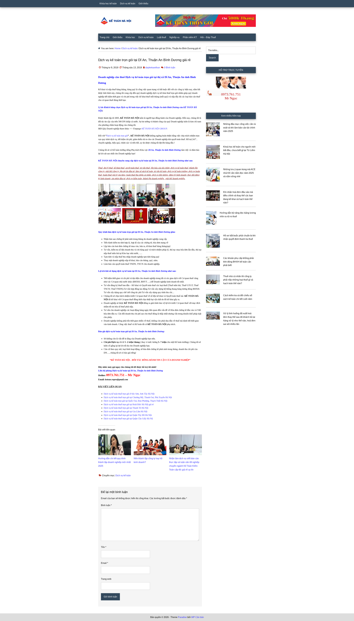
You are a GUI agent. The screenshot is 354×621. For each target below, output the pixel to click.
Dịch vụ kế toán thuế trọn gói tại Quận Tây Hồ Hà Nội (128, 415)
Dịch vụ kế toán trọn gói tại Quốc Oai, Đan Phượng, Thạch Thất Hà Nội (135, 401)
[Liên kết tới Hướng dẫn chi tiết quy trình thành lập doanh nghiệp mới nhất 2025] (114, 436)
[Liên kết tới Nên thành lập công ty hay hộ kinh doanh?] (150, 436)
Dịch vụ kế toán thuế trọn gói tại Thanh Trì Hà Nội (126, 408)
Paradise (182, 617)
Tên (103, 547)
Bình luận (106, 505)
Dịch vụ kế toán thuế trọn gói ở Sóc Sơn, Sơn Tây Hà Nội (129, 394)
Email (104, 563)
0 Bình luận (169, 67)
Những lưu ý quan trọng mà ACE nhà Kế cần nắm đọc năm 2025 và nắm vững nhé (239, 173)
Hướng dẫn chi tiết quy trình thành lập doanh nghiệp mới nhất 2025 (114, 462)
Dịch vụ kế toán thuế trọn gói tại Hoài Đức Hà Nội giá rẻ (129, 404)
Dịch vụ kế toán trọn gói (117, 136)
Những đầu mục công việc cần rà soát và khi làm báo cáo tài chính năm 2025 (239, 127)
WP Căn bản (197, 617)
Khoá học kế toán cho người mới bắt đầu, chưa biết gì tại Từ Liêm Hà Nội (239, 150)
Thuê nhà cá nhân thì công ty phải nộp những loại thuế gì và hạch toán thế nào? (238, 280)
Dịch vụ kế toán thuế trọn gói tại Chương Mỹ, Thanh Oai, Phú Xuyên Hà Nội (138, 397)
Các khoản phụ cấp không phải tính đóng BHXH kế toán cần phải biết (238, 261)
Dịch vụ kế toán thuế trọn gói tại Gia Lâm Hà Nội (125, 411)
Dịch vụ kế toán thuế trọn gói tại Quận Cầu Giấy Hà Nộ (128, 418)
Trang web (106, 579)
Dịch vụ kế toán (123, 475)
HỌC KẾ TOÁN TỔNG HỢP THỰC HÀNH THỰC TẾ (117, 20)
